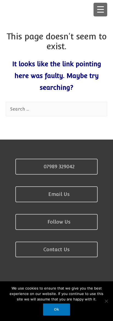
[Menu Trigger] (100, 9)
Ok (56, 309)
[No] (106, 301)
